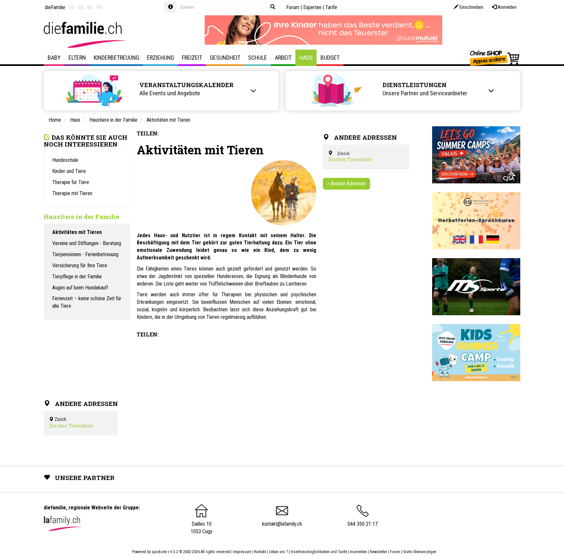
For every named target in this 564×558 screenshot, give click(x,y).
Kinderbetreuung (116, 57)
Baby (54, 57)
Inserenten (359, 552)
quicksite (159, 552)
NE (90, 7)
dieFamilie (55, 7)
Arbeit (283, 57)
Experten (312, 7)
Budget (330, 57)
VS (99, 7)
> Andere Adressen (346, 183)
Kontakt (260, 552)
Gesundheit (225, 57)
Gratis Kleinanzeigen (419, 552)
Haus (306, 57)
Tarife (331, 7)
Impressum (242, 552)
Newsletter (378, 552)
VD (72, 7)
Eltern (77, 57)
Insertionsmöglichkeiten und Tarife (319, 552)
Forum (292, 7)
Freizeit (192, 57)
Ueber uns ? (278, 552)
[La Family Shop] (495, 58)
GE (81, 7)
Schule (257, 57)
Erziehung (160, 57)
